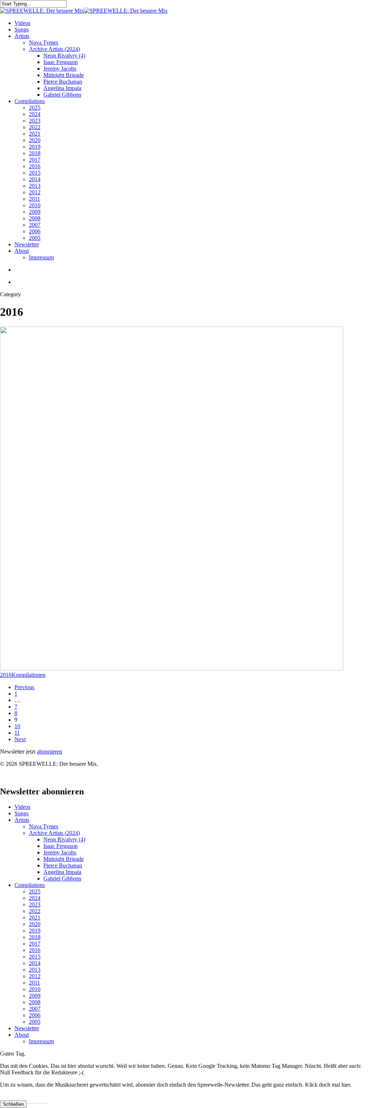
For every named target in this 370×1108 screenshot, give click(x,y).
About (21, 1035)
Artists (21, 820)
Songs (21, 813)
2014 (34, 963)
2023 (34, 904)
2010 (34, 989)
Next (20, 739)
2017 (34, 944)
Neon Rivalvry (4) (64, 839)
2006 (34, 1015)
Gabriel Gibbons (62, 878)
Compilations (29, 885)
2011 (34, 983)
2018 (34, 937)
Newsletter (26, 1028)
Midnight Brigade (63, 859)
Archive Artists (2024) (54, 833)
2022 (34, 911)
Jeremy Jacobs (59, 852)
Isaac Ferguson (60, 846)
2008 (34, 1002)
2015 (34, 957)
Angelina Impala (62, 872)
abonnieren (49, 751)
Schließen (13, 1104)
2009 (34, 996)
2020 (34, 924)
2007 (34, 1009)
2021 (34, 917)
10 (17, 726)
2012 (34, 976)
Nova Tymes (43, 826)
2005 (34, 1022)
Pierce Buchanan (62, 865)
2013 (34, 970)
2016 (6, 675)
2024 (34, 898)
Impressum (41, 1041)
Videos (22, 807)
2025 (34, 891)
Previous (24, 687)
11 (17, 733)
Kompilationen (29, 675)
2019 (34, 930)
